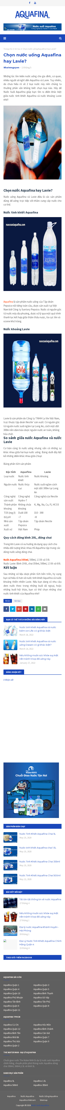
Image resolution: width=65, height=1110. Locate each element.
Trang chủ (7, 49)
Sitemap (43, 1100)
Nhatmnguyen (11, 67)
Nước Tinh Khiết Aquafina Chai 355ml (39, 861)
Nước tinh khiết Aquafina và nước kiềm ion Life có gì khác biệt (37, 629)
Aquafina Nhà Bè (11, 1037)
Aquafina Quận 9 (41, 1041)
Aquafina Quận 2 (11, 1045)
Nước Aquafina (27, 1096)
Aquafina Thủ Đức (11, 1041)
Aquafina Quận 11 (11, 1010)
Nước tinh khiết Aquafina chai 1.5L (37, 847)
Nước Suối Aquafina (40, 1105)
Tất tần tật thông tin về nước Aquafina (40, 899)
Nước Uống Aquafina (48, 1096)
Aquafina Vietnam (27, 1100)
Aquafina (8, 301)
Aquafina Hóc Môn (42, 1024)
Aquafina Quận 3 (41, 985)
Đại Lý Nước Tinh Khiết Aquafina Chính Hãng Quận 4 (40, 943)
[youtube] (35, 3)
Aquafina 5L (8, 1080)
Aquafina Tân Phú (41, 1001)
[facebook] (29, 3)
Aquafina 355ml (40, 1085)
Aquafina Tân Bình (11, 1001)
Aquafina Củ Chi (11, 1024)
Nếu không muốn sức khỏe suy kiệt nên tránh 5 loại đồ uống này (38, 657)
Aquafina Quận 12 (11, 1028)
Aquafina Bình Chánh (43, 1028)
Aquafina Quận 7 (41, 1037)
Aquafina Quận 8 (41, 1005)
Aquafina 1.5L (39, 1080)
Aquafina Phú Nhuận (13, 997)
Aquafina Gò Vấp (41, 997)
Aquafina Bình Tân (11, 1033)
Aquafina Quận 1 (11, 985)
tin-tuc (18, 49)
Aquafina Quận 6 (11, 1005)
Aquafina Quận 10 (11, 993)
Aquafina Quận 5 (41, 989)
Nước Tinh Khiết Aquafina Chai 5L (37, 833)
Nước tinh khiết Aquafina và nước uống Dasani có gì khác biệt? (37, 643)
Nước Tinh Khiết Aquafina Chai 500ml (39, 875)
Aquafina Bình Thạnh (43, 993)
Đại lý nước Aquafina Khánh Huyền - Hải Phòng (39, 929)
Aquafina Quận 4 (11, 989)
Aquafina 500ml (10, 1085)
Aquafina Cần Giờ (41, 1033)
